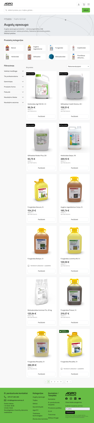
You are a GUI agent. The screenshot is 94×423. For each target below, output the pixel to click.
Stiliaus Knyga (53, 418)
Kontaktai (51, 399)
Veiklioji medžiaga (10, 71)
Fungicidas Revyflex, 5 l (69, 362)
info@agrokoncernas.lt (15, 400)
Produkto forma (10, 87)
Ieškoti (86, 10)
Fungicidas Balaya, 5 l (36, 259)
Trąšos (35, 400)
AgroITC (36, 410)
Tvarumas (51, 414)
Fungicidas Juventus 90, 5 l (70, 259)
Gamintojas (8, 81)
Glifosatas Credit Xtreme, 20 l (71, 104)
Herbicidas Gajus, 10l (68, 155)
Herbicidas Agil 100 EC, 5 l (37, 104)
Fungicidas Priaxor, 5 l (68, 310)
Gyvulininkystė (38, 407)
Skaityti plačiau (10, 33)
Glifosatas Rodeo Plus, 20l (37, 155)
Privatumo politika (54, 408)
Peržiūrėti (41, 116)
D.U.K (50, 411)
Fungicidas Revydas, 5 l (36, 362)
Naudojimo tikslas (10, 97)
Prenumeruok (70, 412)
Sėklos (35, 403)
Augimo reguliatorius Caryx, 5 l (72, 207)
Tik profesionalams (11, 76)
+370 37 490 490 (13, 397)
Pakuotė (7, 92)
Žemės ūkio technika (40, 419)
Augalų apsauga (39, 397)
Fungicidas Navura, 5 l (36, 207)
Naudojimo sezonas (11, 102)
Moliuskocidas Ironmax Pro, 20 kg (40, 310)
